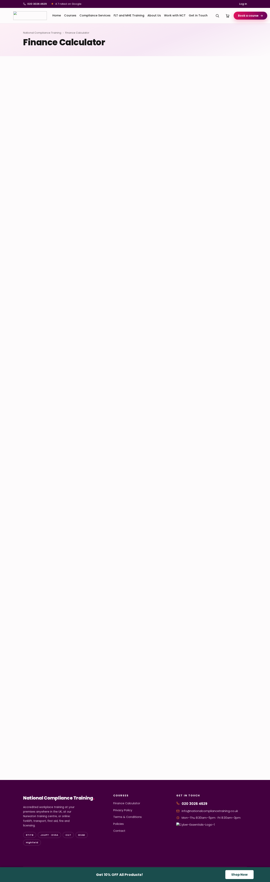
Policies (118, 824)
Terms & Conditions (127, 817)
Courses (70, 15)
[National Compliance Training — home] (30, 15)
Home (56, 15)
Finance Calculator (126, 803)
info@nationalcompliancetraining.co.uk (210, 811)
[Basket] (227, 15)
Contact (119, 831)
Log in (243, 4)
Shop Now (239, 874)
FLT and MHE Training (129, 15)
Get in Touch (198, 15)
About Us (154, 15)
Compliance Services (94, 15)
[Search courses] (217, 15)
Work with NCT (175, 15)
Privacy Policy (122, 810)
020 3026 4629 (37, 4)
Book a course (250, 16)
